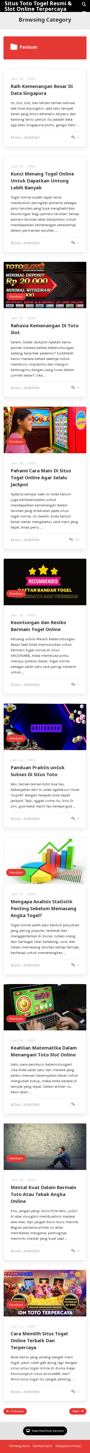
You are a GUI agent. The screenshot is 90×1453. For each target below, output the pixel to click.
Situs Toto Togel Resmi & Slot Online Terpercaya (38, 6)
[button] (84, 13)
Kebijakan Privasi (68, 1446)
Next (75, 1411)
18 (76, 540)
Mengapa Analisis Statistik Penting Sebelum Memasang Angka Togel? (43, 908)
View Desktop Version (47, 1431)
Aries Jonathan (25, 137)
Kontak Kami (42, 1446)
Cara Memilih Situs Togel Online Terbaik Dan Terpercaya (39, 1340)
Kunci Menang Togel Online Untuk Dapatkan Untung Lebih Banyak (42, 181)
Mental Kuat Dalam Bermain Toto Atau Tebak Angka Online (43, 1194)
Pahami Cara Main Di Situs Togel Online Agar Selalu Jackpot (41, 478)
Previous (17, 1411)
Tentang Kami (19, 1446)
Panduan (16, 296)
